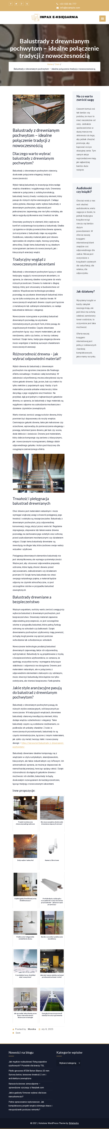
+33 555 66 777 (67, 4)
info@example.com (70, 7)
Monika (32, 1029)
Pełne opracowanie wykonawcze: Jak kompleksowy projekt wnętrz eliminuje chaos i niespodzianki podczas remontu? (30, 1106)
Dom (57, 64)
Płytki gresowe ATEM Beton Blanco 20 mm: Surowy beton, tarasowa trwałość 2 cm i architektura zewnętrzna (29, 1075)
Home (50, 64)
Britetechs (74, 1123)
